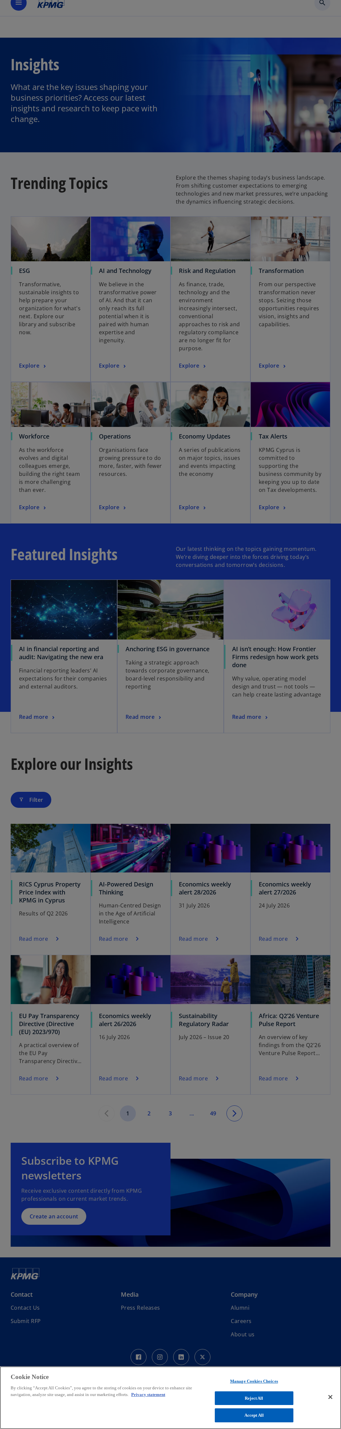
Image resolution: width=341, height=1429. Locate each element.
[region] (170, 1397)
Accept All (254, 1415)
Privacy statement (148, 1394)
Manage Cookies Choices (254, 1381)
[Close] (330, 1397)
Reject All (254, 1398)
